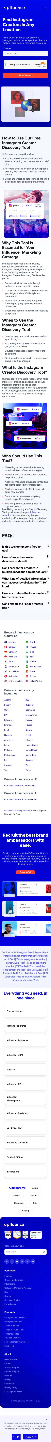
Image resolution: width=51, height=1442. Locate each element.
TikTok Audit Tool (25, 966)
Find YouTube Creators (28, 976)
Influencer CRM (15, 1055)
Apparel (7, 700)
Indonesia (12, 656)
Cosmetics (30, 710)
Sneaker (8, 765)
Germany (12, 652)
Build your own (14, 1127)
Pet (5, 760)
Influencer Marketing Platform (17, 810)
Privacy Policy (30, 1437)
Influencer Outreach (17, 1142)
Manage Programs (16, 1025)
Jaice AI (11, 1069)
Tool (26, 147)
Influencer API (14, 1084)
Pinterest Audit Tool (13, 973)
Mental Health (32, 750)
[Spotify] (32, 1261)
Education (8, 720)
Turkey (33, 676)
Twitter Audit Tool (15, 962)
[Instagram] (22, 1261)
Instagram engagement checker (19, 955)
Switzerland (13, 676)
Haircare (8, 735)
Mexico (33, 661)
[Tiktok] (27, 1261)
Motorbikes (31, 755)
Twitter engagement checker (31, 959)
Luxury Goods (32, 745)
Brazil (32, 642)
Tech (28, 765)
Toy (6, 770)
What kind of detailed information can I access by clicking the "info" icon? (24, 582)
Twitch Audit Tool (33, 973)
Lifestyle (29, 740)
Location (7, 48)
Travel (28, 770)
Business (29, 705)
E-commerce (31, 715)
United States (36, 681)
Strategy (10, 257)
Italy (32, 656)
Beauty (7, 705)
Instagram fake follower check (32, 952)
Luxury (7, 745)
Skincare (29, 760)
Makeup (8, 750)
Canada (11, 647)
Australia (12, 642)
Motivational (9, 755)
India (32, 652)
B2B (27, 700)
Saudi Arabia (35, 666)
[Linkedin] (6, 1261)
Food (6, 730)
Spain (32, 671)
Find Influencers (15, 1011)
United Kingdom (15, 681)
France (33, 647)
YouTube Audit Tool (37, 969)
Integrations (13, 1171)
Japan (11, 661)
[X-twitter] (12, 1261)
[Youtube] (17, 1261)
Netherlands (13, 666)
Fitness (29, 725)
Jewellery (8, 740)
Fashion (29, 720)
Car (5, 710)
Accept (16, 1437)
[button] (46, 1419)
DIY (5, 715)
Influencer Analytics (17, 1113)
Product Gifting (15, 1157)
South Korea (13, 671)
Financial (8, 725)
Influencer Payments (17, 1040)
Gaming (29, 730)
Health (28, 735)
